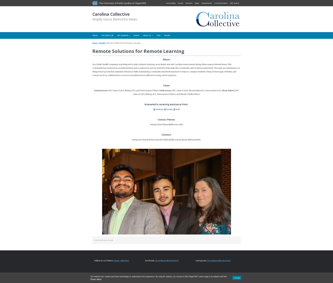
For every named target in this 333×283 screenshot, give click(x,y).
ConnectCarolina (221, 3)
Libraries (189, 3)
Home (95, 35)
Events (180, 3)
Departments (207, 3)
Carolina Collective (111, 14)
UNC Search (234, 3)
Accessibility (171, 3)
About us (147, 35)
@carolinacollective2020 (166, 260)
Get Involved (122, 35)
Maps (197, 3)
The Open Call (107, 35)
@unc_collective (121, 260)
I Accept (237, 278)
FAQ (158, 35)
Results (167, 35)
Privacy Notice (95, 279)
